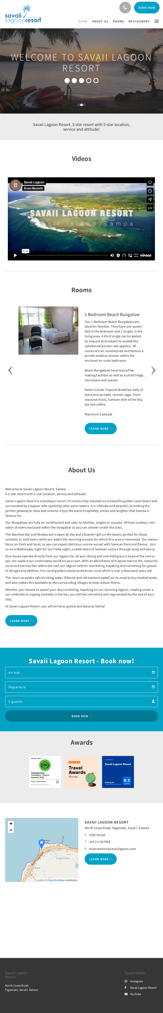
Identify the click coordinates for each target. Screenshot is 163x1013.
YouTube (135, 994)
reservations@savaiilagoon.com (112, 849)
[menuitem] (84, 21)
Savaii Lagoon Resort (143, 988)
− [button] (11, 830)
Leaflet (40, 880)
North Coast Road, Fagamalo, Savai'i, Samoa (117, 828)
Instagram (136, 981)
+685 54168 (97, 835)
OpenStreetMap (56, 880)
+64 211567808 (99, 842)
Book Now (80, 716)
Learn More (99, 429)
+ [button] (11, 823)
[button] (156, 20)
